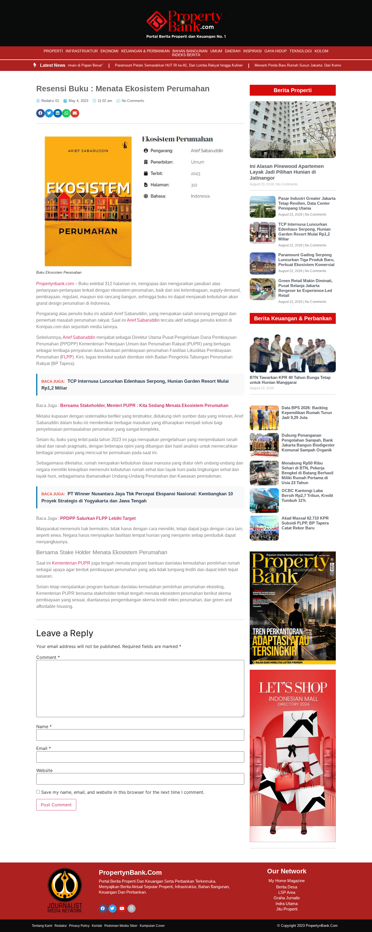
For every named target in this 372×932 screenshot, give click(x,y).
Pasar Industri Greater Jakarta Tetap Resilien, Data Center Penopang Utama (307, 203)
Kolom (321, 51)
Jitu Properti (286, 909)
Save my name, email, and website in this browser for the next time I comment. (122, 792)
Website (44, 770)
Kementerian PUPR (70, 563)
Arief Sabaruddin (143, 320)
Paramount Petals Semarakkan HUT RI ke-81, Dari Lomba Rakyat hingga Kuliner (158, 65)
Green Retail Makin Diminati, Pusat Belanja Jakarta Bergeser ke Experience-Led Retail (305, 288)
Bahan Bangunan (190, 51)
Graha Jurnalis (287, 897)
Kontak (97, 926)
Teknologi (300, 51)
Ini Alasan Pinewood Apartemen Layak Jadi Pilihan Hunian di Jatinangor (287, 172)
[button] (40, 113)
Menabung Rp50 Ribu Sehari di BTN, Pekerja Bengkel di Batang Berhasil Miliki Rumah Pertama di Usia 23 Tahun (307, 473)
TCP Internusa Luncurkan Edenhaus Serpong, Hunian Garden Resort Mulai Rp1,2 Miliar (304, 231)
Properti (53, 51)
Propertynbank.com (55, 283)
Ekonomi (109, 51)
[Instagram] (131, 908)
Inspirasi (252, 51)
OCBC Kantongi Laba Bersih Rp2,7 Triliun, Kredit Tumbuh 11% (307, 495)
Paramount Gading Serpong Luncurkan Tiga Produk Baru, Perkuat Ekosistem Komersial (306, 259)
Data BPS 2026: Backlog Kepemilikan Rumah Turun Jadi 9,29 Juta (307, 412)
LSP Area (286, 892)
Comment (48, 657)
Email (43, 748)
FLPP (66, 357)
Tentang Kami (42, 926)
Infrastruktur (82, 51)
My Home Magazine (287, 880)
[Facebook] (103, 908)
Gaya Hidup (275, 51)
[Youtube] (122, 908)
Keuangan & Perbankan (145, 51)
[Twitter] (112, 908)
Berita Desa (286, 887)
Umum (216, 51)
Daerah (232, 51)
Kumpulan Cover (152, 926)
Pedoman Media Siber (121, 926)
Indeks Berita (186, 55)
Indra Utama (287, 903)
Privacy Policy (79, 926)
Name (44, 726)
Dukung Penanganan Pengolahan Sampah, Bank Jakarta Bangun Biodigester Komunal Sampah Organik (308, 442)
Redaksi (60, 926)
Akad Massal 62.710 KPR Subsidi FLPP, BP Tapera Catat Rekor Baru (305, 523)
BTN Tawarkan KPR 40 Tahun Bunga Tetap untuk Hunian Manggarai (290, 380)
